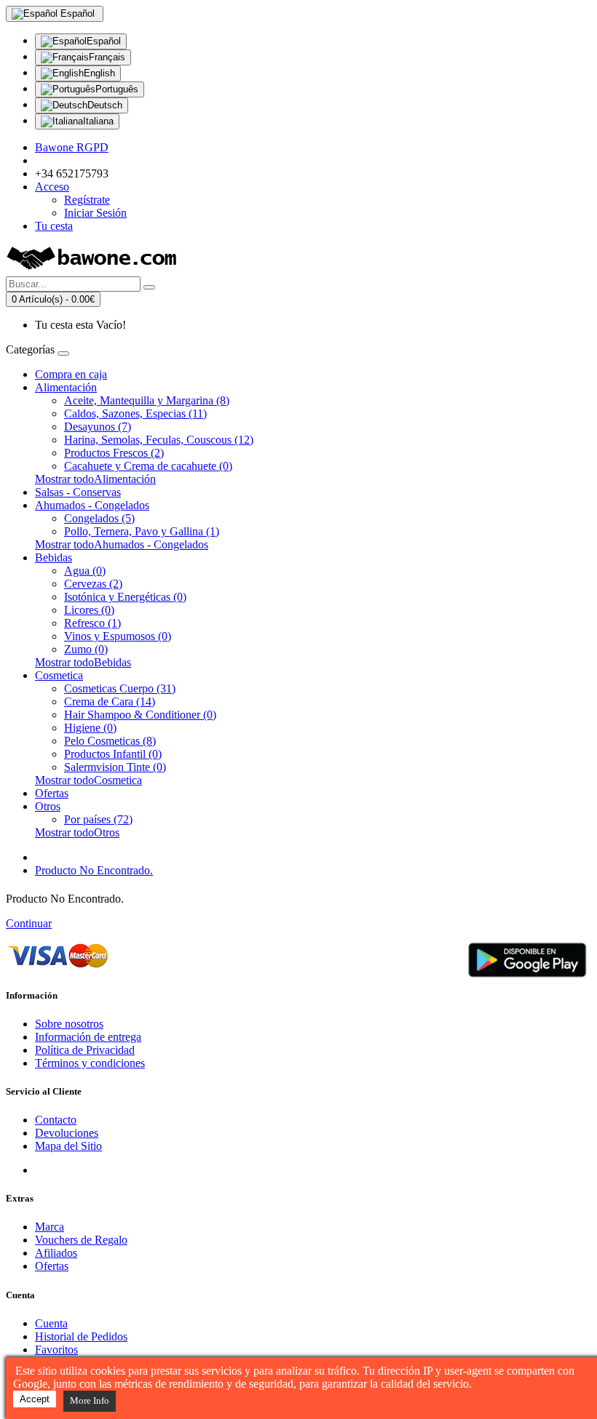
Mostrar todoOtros (77, 832)
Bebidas (53, 557)
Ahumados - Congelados (92, 505)
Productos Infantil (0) (113, 754)
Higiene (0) (90, 728)
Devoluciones (66, 1133)
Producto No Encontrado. (94, 870)
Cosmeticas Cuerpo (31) (119, 688)
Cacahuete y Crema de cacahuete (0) (148, 466)
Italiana (98, 121)
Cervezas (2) (93, 583)
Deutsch (104, 105)
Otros (47, 806)
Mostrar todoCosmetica (88, 780)
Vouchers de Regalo (81, 1240)
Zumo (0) (86, 649)
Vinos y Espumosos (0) (117, 636)
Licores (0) (89, 610)
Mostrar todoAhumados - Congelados (121, 544)
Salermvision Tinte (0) (115, 767)
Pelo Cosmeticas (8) (110, 741)
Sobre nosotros (69, 1024)
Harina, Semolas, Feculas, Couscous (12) (158, 439)
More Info (89, 1400)
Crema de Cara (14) (109, 701)
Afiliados (56, 1253)
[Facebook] (47, 1170)
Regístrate (87, 199)
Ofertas (51, 793)
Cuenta (51, 1323)
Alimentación (66, 387)
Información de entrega (88, 1037)
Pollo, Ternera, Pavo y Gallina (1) (141, 531)
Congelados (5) (99, 518)
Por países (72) (98, 819)
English (99, 73)
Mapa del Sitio (68, 1146)
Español (104, 41)
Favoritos (56, 1349)
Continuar (29, 923)
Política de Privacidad (85, 1050)
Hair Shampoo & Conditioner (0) (140, 714)
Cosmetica (59, 675)
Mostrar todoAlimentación (95, 479)
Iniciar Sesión (95, 213)
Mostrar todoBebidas (83, 662)
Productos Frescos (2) (114, 453)
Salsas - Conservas (78, 492)
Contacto (55, 1120)
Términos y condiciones (90, 1063)
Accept (35, 1399)
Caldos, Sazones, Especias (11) (135, 413)
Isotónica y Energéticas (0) (125, 597)
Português (116, 89)
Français (107, 57)
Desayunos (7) (97, 426)
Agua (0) (85, 570)
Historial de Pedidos (81, 1336)
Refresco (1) (92, 623)
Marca (49, 1226)
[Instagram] (101, 1170)
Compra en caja (71, 374)
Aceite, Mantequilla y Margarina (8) (146, 400)
